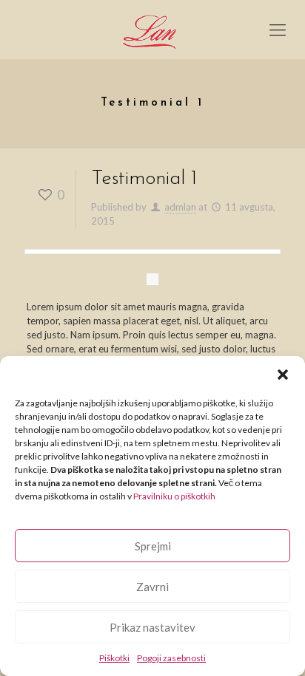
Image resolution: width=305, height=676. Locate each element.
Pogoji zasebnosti (171, 657)
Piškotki (114, 657)
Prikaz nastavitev (152, 627)
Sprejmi (153, 546)
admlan (180, 207)
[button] (282, 374)
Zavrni (152, 586)
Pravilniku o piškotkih (174, 496)
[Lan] (152, 29)
